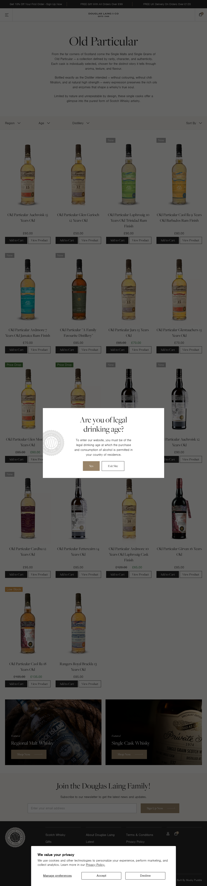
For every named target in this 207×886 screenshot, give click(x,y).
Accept (101, 876)
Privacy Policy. (95, 865)
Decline (145, 876)
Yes (91, 466)
